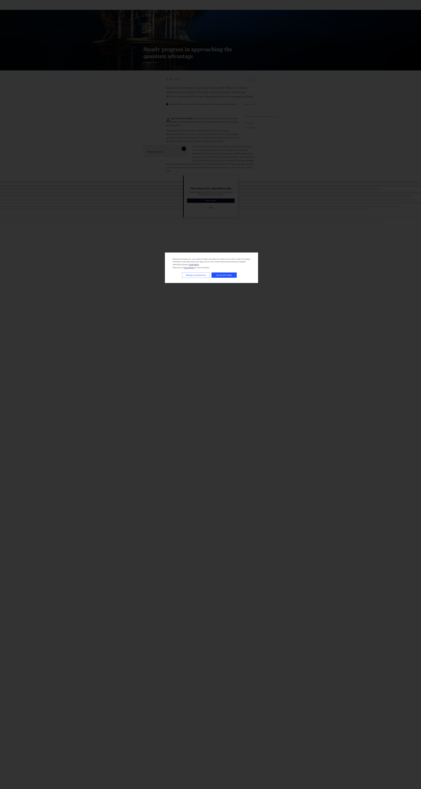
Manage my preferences (196, 275)
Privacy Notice (189, 268)
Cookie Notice (193, 264)
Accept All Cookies (224, 275)
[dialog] (211, 268)
